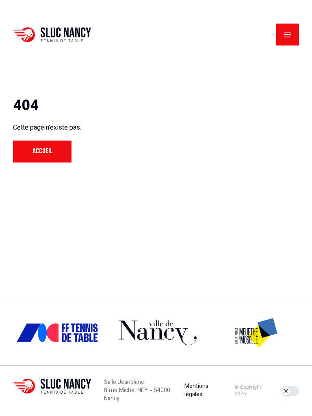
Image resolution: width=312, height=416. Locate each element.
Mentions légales (196, 391)
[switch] (290, 391)
